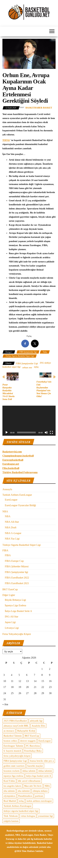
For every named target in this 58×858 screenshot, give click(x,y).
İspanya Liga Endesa (15, 605)
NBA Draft (10, 527)
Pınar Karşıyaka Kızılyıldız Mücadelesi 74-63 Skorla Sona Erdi (8, 391)
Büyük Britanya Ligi (15, 600)
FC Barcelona (33, 746)
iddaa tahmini (45, 771)
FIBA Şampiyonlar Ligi (27, 363)
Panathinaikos (25, 796)
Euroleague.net (10, 464)
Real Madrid (10, 801)
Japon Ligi (10, 622)
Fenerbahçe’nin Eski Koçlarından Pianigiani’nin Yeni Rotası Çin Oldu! (43, 389)
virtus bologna (28, 816)
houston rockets (11, 771)
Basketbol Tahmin (13, 735)
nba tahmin (9, 791)
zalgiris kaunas (11, 821)
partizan (39, 796)
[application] (29, 421)
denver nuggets (28, 740)
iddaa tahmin (28, 771)
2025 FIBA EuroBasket (15, 720)
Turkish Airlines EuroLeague (17, 494)
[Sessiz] (46, 432)
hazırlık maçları (35, 766)
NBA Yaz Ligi (12, 538)
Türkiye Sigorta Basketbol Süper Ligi (19, 356)
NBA (5, 511)
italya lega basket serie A (38, 776)
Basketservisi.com (12, 451)
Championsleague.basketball (18, 455)
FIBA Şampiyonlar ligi (28, 352)
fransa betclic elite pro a (42, 761)
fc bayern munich (12, 751)
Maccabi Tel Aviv (33, 786)
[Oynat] (6, 432)
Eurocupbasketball (12, 460)
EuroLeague (11, 499)
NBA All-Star (12, 521)
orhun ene (27, 367)
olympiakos (9, 796)
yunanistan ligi (45, 816)
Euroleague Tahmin (13, 746)
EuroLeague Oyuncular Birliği (20, 505)
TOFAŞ (6, 140)
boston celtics (10, 740)
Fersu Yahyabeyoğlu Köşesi (16, 634)
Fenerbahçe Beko (33, 751)
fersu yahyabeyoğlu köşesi (17, 756)
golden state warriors (14, 766)
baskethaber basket (38, 108)
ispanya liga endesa (13, 776)
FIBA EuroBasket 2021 (17, 583)
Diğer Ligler (8, 595)
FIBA (5, 550)
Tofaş (45, 352)
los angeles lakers (12, 786)
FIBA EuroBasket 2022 (17, 577)
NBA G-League (13, 533)
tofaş (36, 367)
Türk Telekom (11, 816)
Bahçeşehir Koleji (26, 730)
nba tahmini (24, 791)
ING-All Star (11, 616)
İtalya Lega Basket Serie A (18, 611)
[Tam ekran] (51, 432)
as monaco (9, 730)
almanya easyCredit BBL (16, 725)
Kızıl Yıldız (9, 781)
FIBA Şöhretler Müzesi (17, 566)
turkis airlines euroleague (39, 801)
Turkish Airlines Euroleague (18, 806)
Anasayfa (7, 489)
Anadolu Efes (38, 725)
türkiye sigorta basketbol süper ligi (21, 811)
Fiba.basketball (10, 468)
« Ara (5, 704)
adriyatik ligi (36, 720)
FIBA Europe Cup (14, 561)
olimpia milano (40, 791)
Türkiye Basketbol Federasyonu (20, 472)
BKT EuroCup (10, 589)
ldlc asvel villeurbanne (29, 781)
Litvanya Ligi (12, 627)
